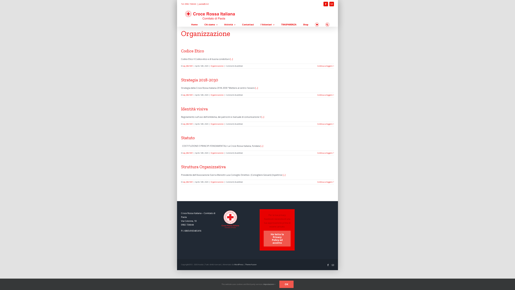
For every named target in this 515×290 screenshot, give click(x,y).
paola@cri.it (204, 4)
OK (286, 284)
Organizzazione (217, 66)
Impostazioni (268, 284)
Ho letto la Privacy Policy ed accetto (277, 238)
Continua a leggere (325, 66)
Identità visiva (194, 108)
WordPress (238, 264)
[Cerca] (327, 25)
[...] (231, 59)
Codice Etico (192, 50)
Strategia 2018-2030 (199, 79)
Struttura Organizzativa (203, 166)
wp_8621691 (188, 66)
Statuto (188, 137)
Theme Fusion (251, 264)
